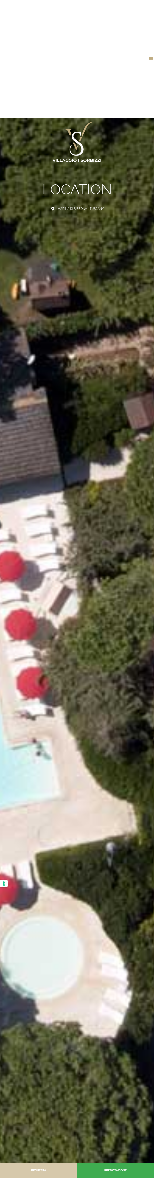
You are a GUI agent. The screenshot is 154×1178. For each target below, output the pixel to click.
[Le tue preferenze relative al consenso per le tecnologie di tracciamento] (4, 883)
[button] (150, 58)
